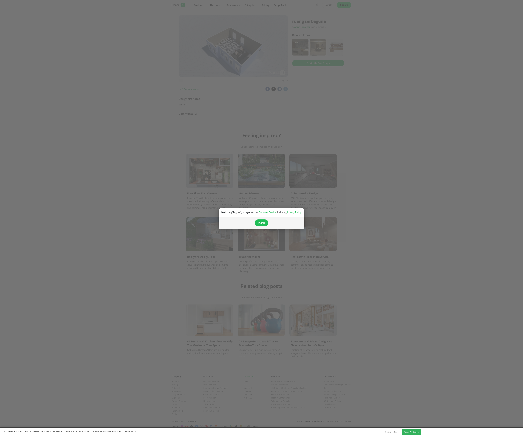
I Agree (261, 222)
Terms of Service (267, 212)
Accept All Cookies (411, 432)
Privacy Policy (294, 212)
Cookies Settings (391, 432)
